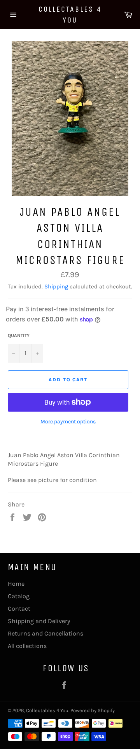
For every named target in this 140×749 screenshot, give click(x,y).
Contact (19, 608)
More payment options (68, 421)
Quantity (19, 335)
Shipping (56, 286)
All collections (27, 645)
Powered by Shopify (92, 710)
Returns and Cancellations (45, 633)
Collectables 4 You (70, 14)
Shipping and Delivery (39, 621)
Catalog (19, 596)
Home (16, 583)
